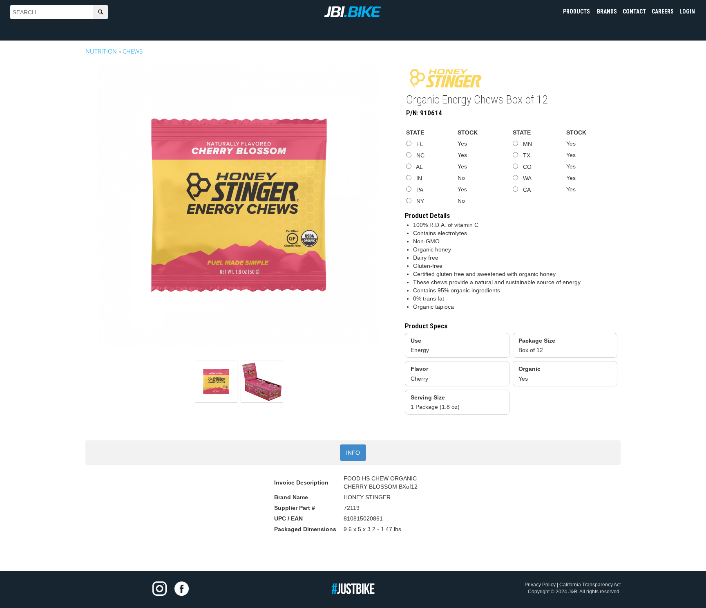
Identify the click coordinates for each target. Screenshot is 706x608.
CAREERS (663, 11)
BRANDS (607, 11)
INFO (353, 452)
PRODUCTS (577, 11)
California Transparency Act (590, 585)
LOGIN (687, 11)
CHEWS (133, 51)
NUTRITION (101, 51)
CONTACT (634, 11)
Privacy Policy (540, 585)
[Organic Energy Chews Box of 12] (239, 205)
